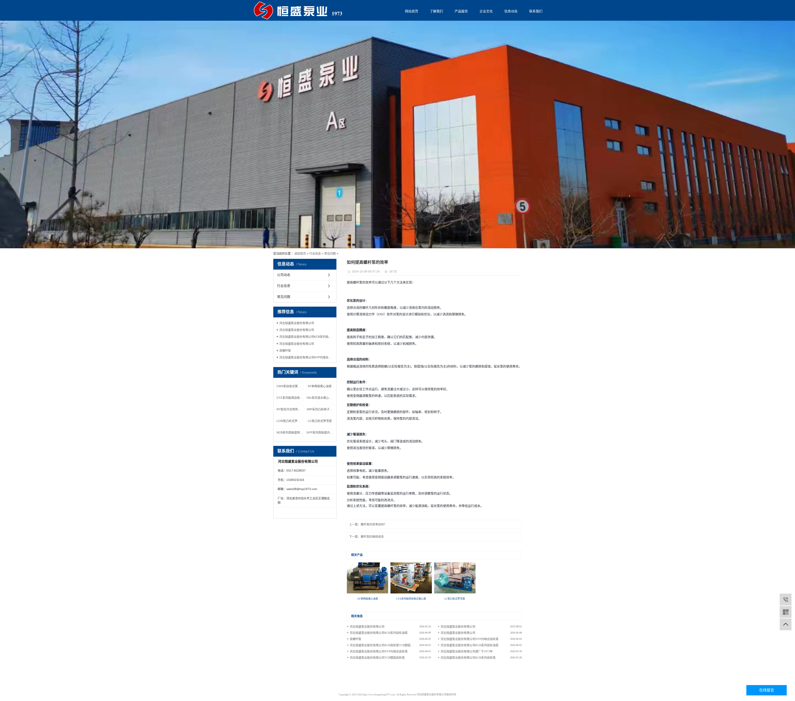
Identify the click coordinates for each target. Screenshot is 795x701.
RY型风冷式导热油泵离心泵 (290, 409)
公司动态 (283, 275)
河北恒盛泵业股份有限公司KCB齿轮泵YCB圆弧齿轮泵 (384, 645)
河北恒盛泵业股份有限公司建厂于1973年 (467, 651)
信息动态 (511, 11)
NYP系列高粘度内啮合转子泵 (320, 432)
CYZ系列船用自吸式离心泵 (290, 397)
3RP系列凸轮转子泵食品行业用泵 (320, 409)
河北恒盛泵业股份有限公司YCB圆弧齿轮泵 (377, 657)
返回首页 (300, 253)
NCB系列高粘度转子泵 (290, 432)
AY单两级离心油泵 (320, 386)
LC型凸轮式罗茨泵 (320, 421)
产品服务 (461, 11)
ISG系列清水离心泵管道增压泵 (320, 397)
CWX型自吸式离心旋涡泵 (290, 386)
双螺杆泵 (285, 350)
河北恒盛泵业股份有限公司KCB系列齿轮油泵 (306, 336)
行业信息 (315, 253)
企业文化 (486, 11)
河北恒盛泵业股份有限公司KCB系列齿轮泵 (468, 657)
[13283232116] (785, 599)
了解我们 (436, 11)
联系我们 (535, 11)
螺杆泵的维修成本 (372, 536)
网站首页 (411, 11)
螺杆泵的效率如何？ (374, 524)
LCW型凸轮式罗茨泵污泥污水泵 (290, 421)
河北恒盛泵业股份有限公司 (296, 323)
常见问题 (330, 253)
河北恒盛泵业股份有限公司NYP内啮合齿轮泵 (306, 357)
